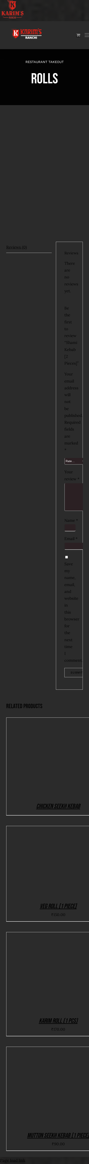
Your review (69, 475)
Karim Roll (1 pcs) (58, 1021)
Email (71, 538)
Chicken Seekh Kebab (58, 806)
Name (71, 520)
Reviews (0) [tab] (16, 247)
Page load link (12, 1160)
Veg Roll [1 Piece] (58, 906)
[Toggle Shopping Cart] (78, 35)
